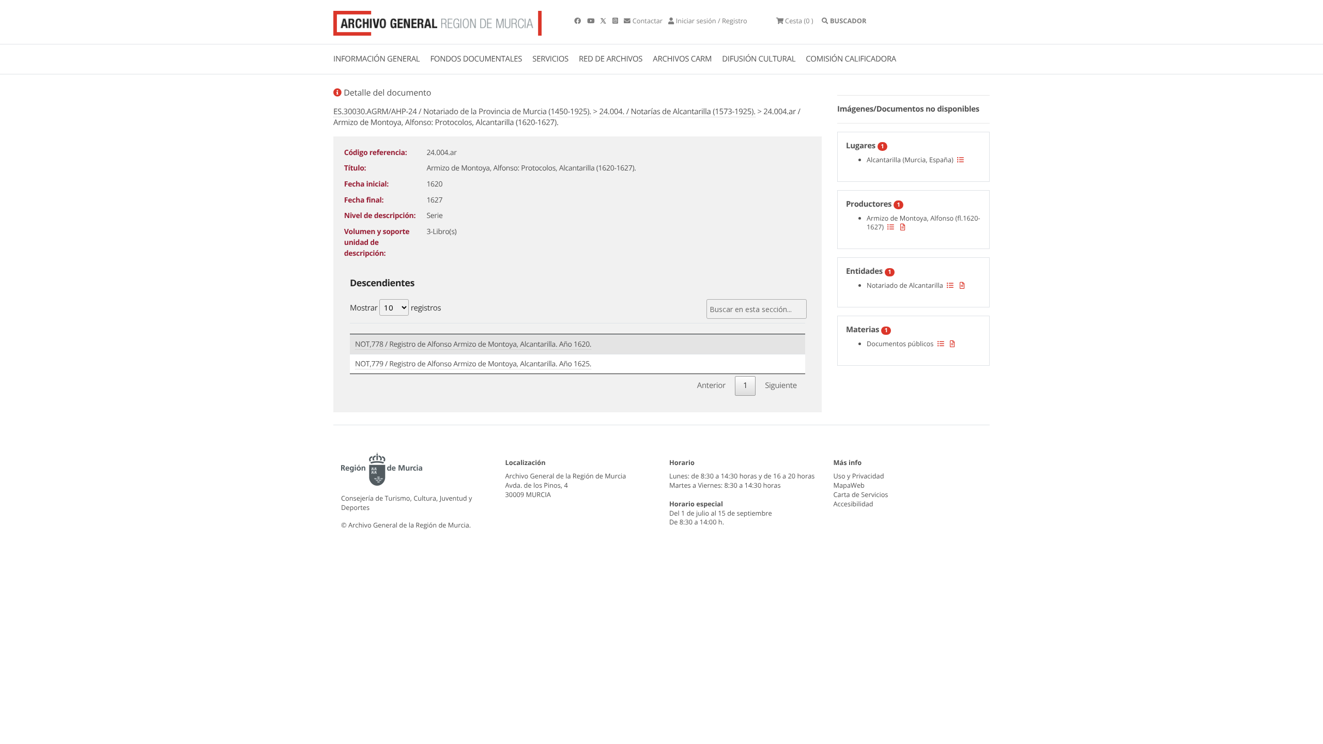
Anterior (711, 385)
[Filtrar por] (960, 159)
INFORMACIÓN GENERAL (376, 59)
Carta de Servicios (861, 494)
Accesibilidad (853, 503)
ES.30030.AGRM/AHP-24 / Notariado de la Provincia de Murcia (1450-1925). (462, 111)
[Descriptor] (902, 226)
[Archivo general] (437, 21)
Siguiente (781, 385)
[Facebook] (578, 20)
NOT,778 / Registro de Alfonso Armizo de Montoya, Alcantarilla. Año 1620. (473, 344)
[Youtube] (591, 20)
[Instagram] (616, 20)
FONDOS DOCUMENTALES (476, 59)
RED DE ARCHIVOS (610, 59)
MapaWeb (849, 485)
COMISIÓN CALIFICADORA (851, 59)
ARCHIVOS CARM (682, 59)
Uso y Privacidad (859, 476)
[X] (604, 20)
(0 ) (799, 20)
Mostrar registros (395, 308)
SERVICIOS (550, 59)
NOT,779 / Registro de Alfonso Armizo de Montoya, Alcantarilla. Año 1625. (473, 364)
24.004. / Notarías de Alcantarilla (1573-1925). (677, 111)
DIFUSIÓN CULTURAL (758, 59)
